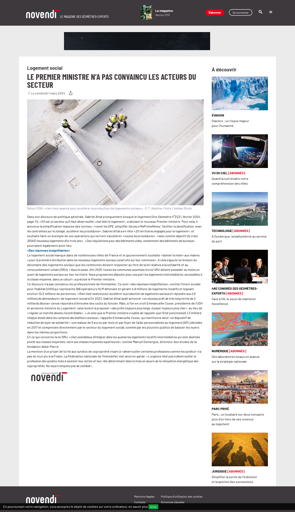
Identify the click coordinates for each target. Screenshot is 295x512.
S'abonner (215, 12)
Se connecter (241, 12)
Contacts (139, 502)
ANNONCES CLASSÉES (172, 502)
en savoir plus (138, 506)
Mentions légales (144, 496)
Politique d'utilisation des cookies (181, 496)
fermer (153, 506)
